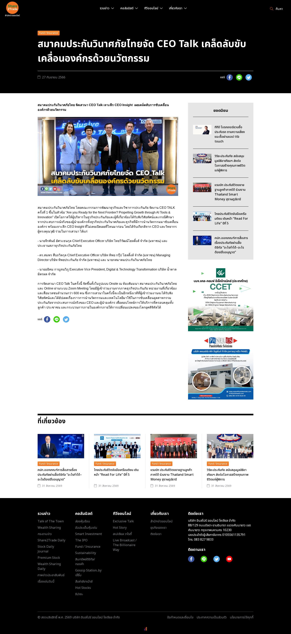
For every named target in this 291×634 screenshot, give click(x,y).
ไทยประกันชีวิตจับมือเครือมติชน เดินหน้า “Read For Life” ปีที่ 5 (116, 472)
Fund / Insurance (48, 33)
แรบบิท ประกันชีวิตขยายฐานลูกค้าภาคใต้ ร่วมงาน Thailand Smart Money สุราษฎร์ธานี (172, 475)
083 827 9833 (203, 539)
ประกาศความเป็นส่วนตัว (212, 617)
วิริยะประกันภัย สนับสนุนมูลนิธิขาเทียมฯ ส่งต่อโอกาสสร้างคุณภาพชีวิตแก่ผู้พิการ (227, 475)
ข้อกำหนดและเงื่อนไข (180, 617)
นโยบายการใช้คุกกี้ (241, 617)
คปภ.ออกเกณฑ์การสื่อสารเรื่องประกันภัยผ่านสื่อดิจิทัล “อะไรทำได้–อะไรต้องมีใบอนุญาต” (60, 475)
